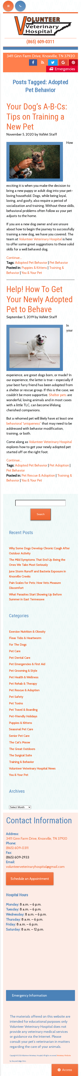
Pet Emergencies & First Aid (27, 664)
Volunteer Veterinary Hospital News (32, 768)
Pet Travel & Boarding (23, 709)
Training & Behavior (21, 762)
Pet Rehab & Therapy (23, 683)
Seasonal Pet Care (21, 729)
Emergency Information (29, 995)
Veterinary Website (64, 1055)
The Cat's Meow (19, 742)
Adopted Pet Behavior (31, 263)
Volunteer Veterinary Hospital (40, 239)
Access (67, 1069)
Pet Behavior (59, 263)
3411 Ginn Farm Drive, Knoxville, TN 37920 (41, 56)
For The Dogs (18, 644)
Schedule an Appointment (30, 879)
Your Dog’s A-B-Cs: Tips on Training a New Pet (36, 117)
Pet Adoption (59, 465)
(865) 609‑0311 (40, 41)
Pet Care (15, 651)
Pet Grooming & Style (23, 670)
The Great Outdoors (22, 749)
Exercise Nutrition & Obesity (27, 631)
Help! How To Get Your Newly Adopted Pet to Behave (39, 299)
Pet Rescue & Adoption (24, 690)
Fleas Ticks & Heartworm (25, 638)
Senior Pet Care (19, 736)
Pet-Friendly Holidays (23, 716)
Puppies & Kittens (20, 723)
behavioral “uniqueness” (23, 423)
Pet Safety (16, 696)
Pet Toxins (16, 703)
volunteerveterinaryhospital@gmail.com (35, 867)
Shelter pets (57, 395)
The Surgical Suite (20, 755)
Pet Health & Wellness (23, 677)
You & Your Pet (18, 775)
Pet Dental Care (19, 657)
